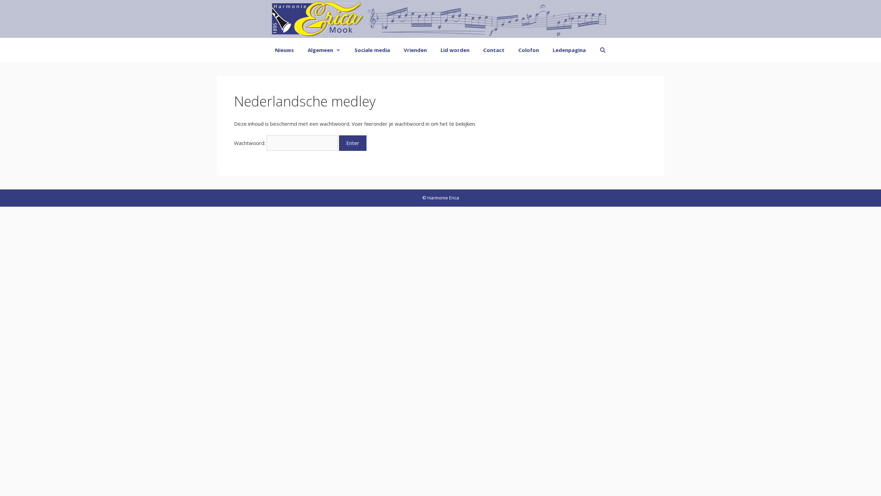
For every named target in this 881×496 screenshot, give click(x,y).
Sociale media (372, 49)
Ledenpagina (569, 49)
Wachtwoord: (250, 143)
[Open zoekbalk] (603, 50)
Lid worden (454, 49)
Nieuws (284, 49)
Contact (494, 49)
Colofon (528, 49)
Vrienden (415, 49)
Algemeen (320, 49)
